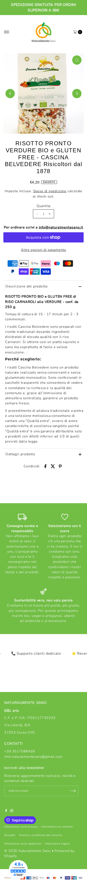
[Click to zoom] (77, 60)
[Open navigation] (6, 32)
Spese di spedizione (50, 191)
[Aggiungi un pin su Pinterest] (60, 466)
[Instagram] (11, 811)
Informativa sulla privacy (21, 827)
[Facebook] (6, 811)
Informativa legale (57, 844)
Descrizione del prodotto (26, 286)
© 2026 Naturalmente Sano (27, 851)
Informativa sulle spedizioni (23, 844)
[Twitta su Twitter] (53, 466)
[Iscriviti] (73, 791)
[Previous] (10, 93)
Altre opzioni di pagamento (43, 250)
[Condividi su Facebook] (45, 466)
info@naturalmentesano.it (61, 227)
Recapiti (9, 835)
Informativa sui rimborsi (57, 827)
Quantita (43, 206)
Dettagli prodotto (20, 454)
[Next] (77, 93)
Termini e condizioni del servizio (40, 835)
